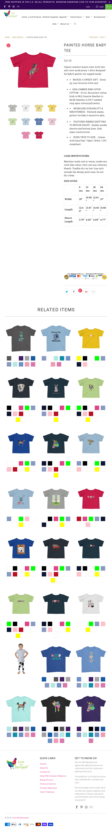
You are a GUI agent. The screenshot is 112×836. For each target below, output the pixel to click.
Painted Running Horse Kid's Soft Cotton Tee (21, 709)
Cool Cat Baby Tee (56, 548)
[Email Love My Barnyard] (18, 7)
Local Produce (34, 17)
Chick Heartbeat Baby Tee (91, 548)
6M (91, 255)
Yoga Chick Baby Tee (91, 338)
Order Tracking (47, 792)
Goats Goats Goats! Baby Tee (91, 499)
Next (102, 37)
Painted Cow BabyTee (91, 443)
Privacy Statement (48, 788)
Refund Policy (46, 780)
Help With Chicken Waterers (53, 776)
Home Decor (76, 17)
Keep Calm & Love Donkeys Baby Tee (56, 499)
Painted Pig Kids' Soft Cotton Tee (56, 709)
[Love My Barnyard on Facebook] (4, 7)
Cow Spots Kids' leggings (21, 659)
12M (76, 255)
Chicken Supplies (50, 17)
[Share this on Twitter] (67, 291)
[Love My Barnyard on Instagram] (13, 7)
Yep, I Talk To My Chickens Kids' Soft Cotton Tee (56, 659)
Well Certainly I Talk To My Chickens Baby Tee (91, 604)
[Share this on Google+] (86, 291)
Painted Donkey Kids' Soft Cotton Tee (91, 709)
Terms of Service (48, 784)
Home (24, 17)
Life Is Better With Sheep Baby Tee (21, 499)
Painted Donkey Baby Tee (56, 443)
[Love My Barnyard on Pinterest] (9, 7)
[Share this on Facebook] (74, 291)
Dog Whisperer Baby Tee (21, 548)
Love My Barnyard (20, 817)
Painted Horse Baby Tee (21, 443)
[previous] (8, 70)
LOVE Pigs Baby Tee (56, 604)
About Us (65, 24)
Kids (54, 24)
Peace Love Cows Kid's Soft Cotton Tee (21, 338)
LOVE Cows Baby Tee (21, 604)
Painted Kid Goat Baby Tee (91, 388)
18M (67, 255)
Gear (88, 17)
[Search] (75, 24)
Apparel (63, 17)
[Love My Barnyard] (10, 14)
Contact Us (45, 772)
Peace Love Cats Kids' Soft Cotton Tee (91, 659)
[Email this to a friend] (93, 291)
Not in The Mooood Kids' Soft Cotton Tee (56, 338)
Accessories (100, 17)
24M (84, 255)
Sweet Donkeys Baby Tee (56, 388)
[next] (58, 70)
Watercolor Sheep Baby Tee (21, 388)
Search (43, 763)
